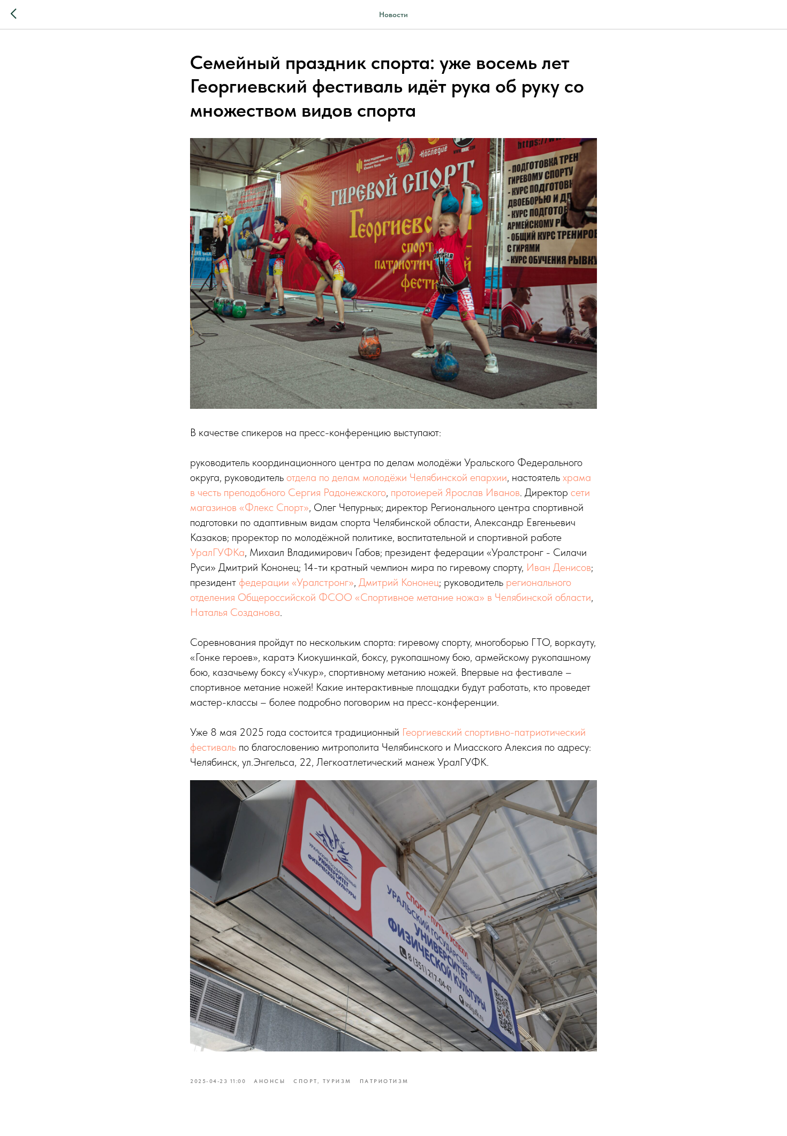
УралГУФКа (217, 552)
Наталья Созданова (235, 612)
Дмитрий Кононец (399, 582)
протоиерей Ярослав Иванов (455, 492)
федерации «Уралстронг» (296, 582)
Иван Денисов (558, 567)
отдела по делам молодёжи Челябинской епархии (396, 477)
